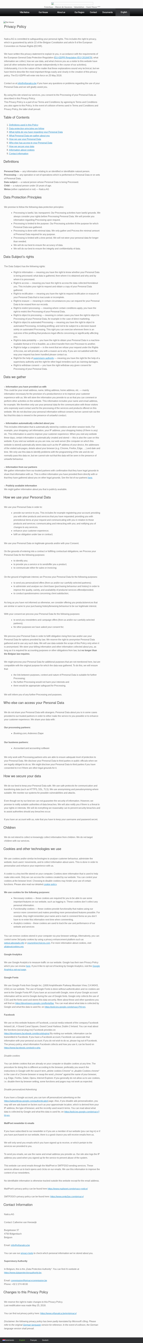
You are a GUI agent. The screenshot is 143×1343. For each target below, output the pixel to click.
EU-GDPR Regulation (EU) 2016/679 (73, 57)
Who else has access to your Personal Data (30, 143)
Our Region (79, 12)
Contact (93, 12)
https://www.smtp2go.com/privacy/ (67, 1196)
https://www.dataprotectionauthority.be (22, 1272)
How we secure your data (21, 146)
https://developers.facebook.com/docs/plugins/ (27, 1033)
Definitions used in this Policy (23, 125)
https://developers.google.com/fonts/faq (34, 1003)
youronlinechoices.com (38, 943)
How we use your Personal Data (25, 139)
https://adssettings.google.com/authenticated (26, 1101)
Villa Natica (24, 12)
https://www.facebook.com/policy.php (22, 1048)
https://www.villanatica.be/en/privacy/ (58, 1313)
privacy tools (27, 1253)
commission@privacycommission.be (29, 1280)
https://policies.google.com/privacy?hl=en (65, 1007)
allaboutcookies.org (13, 946)
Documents (108, 12)
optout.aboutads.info (14, 943)
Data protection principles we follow (26, 128)
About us (61, 12)
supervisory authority (43, 358)
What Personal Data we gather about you (29, 135)
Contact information (18, 153)
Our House (43, 12)
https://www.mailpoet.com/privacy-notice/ (68, 1189)
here (90, 477)
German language (32, 1325)
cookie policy (50, 884)
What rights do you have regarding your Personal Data (36, 132)
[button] (8, 22)
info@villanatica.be (27, 83)
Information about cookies (21, 150)
